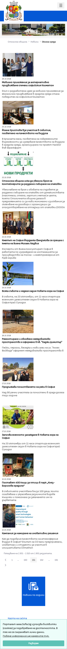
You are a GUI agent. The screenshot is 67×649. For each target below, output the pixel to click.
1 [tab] (41, 31)
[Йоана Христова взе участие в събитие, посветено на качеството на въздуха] (18, 112)
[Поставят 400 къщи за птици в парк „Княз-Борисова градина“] (18, 464)
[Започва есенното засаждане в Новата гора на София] (18, 416)
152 (42, 560)
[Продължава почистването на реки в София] (18, 368)
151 (34, 560)
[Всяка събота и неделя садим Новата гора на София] (18, 273)
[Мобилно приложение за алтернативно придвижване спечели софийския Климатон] (18, 64)
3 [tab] (47, 31)
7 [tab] (60, 31)
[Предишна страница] (5, 559)
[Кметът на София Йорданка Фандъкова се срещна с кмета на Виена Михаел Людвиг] (18, 222)
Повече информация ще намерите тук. (26, 635)
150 (26, 560)
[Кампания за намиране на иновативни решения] (18, 515)
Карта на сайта (17, 618)
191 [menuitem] (57, 560)
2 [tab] (44, 31)
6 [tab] (57, 31)
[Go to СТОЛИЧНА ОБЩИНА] (14, 10)
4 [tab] (50, 31)
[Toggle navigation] (60, 5)
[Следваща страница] (5, 565)
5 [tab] (54, 31)
